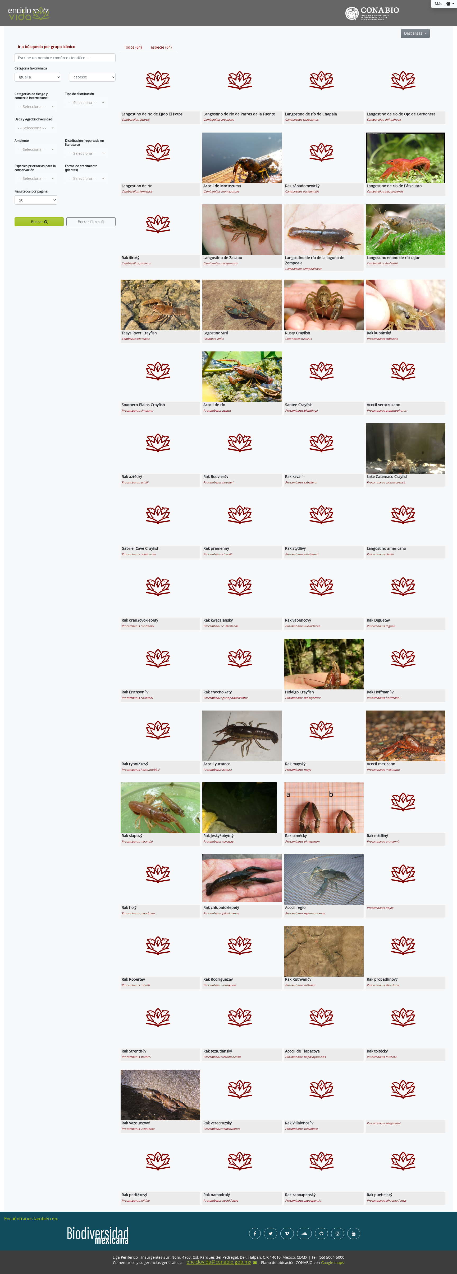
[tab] (133, 47)
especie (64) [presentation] (161, 47)
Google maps (332, 1262)
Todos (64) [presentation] (133, 47)
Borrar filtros (89, 221)
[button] (36, 106)
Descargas (413, 33)
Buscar (37, 221)
